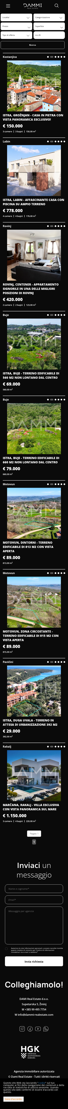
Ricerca (32, 45)
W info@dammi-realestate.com (34, 1015)
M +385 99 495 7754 (34, 1009)
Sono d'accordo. (13, 1099)
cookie (41, 1082)
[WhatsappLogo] (46, 1028)
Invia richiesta (34, 961)
